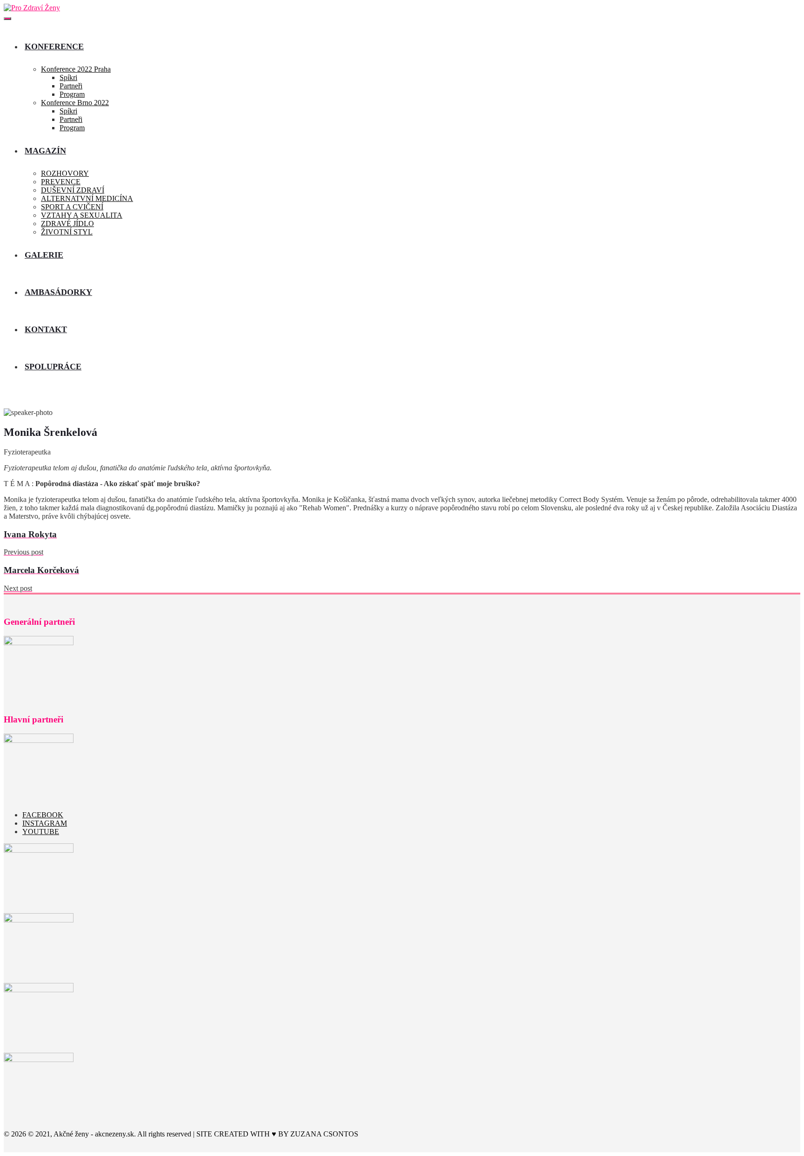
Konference (54, 46)
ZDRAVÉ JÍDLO (67, 223)
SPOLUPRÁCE (53, 366)
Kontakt (46, 329)
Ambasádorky (58, 292)
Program (72, 94)
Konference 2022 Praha (76, 69)
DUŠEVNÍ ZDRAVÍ (72, 190)
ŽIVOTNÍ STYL (67, 232)
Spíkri (68, 77)
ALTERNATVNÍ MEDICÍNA (87, 198)
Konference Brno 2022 (75, 103)
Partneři (71, 86)
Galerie (44, 255)
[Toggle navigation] (7, 18)
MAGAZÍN (45, 150)
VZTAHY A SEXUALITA (81, 215)
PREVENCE (60, 182)
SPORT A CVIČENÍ (72, 207)
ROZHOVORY (65, 173)
